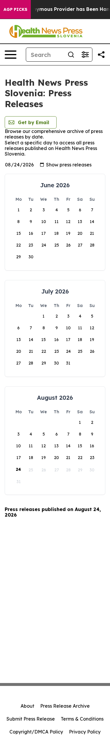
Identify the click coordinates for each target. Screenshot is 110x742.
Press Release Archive (65, 706)
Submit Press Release (30, 719)
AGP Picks (15, 9)
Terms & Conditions (82, 719)
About (27, 706)
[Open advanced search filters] (85, 54)
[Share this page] (101, 54)
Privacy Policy (85, 732)
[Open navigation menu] (10, 54)
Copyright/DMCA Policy (36, 732)
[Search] (71, 54)
